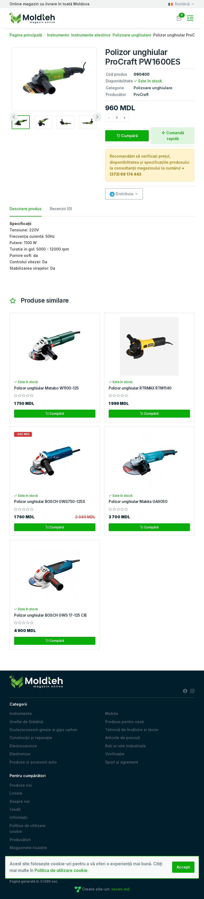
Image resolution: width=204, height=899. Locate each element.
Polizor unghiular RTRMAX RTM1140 (140, 388)
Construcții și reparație (31, 737)
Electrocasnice (23, 746)
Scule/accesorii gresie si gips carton (43, 729)
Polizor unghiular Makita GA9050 (138, 501)
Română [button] (182, 4)
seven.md (120, 889)
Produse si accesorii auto (33, 762)
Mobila (111, 713)
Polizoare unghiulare (153, 88)
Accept (183, 867)
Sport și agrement (121, 762)
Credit (15, 809)
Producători (20, 839)
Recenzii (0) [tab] (61, 208)
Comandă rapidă (174, 135)
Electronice (20, 754)
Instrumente (21, 713)
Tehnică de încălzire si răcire (131, 729)
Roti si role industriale (125, 746)
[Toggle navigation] (190, 18)
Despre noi (20, 801)
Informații (18, 817)
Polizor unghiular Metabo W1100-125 (46, 388)
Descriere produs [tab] (25, 208)
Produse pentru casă (124, 721)
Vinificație (114, 754)
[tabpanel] (102, 246)
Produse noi (21, 785)
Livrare (16, 793)
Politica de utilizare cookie (27, 828)
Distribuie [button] (124, 194)
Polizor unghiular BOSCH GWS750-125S (49, 501)
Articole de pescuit (122, 737)
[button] (179, 17)
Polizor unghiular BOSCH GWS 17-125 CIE (50, 615)
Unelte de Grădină (26, 721)
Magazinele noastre (28, 847)
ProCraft (141, 94)
